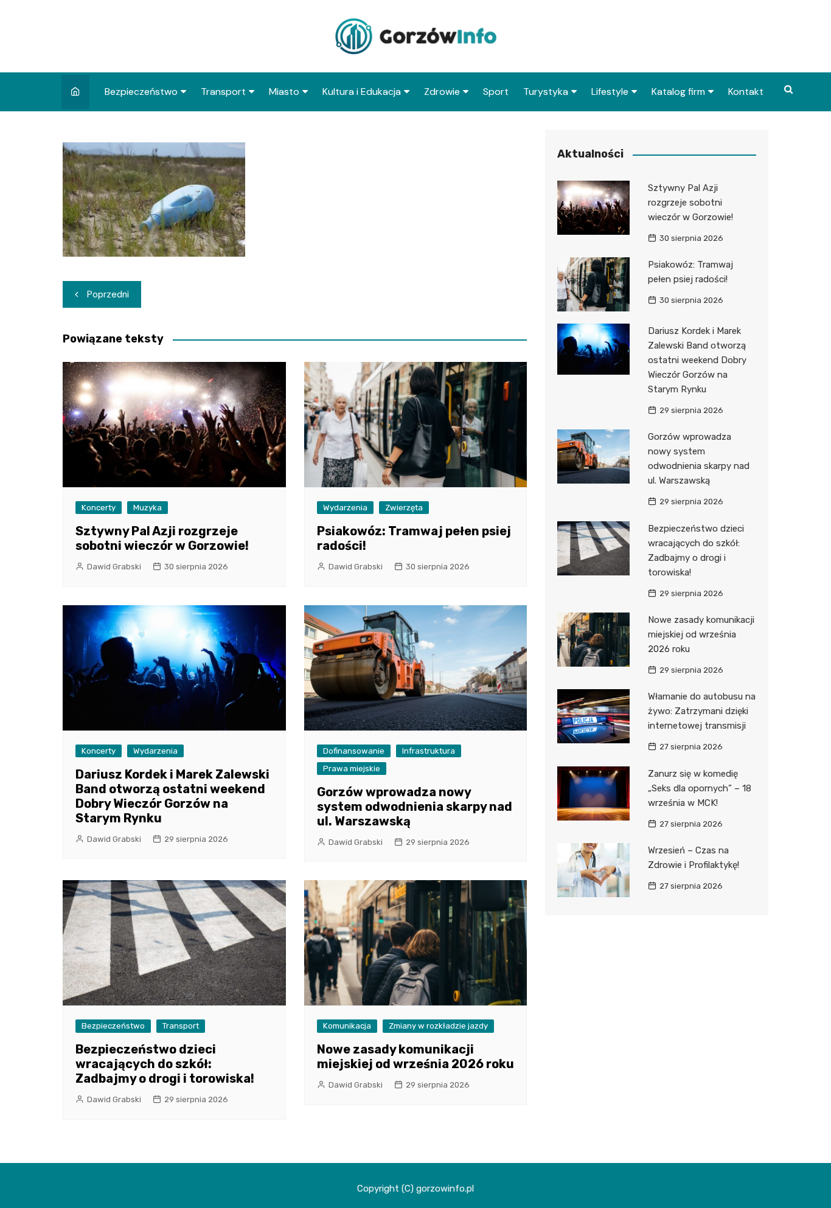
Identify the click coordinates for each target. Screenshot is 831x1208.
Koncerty (99, 507)
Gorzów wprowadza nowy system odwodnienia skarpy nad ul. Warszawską (414, 806)
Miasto (284, 91)
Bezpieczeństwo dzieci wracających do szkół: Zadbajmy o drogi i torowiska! (164, 1064)
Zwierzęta (404, 507)
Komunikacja (347, 1025)
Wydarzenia (345, 507)
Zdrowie (442, 91)
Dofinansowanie (353, 750)
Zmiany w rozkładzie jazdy (438, 1025)
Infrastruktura (428, 750)
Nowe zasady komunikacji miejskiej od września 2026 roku (415, 1056)
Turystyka (545, 91)
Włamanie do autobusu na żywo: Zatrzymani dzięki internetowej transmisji (702, 711)
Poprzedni (108, 294)
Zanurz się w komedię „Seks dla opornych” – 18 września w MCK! (699, 788)
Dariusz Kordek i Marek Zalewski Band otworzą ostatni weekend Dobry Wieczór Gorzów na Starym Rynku (172, 796)
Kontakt (745, 91)
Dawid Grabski (114, 566)
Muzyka (147, 507)
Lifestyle (609, 91)
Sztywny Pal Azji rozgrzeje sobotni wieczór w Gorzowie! (162, 538)
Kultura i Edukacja (361, 91)
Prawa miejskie (351, 768)
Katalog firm (678, 91)
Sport (496, 91)
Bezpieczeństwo (141, 91)
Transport (223, 91)
